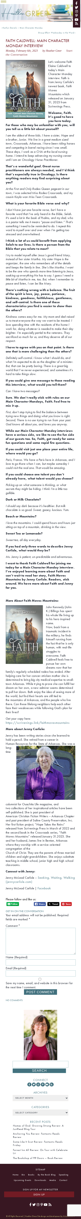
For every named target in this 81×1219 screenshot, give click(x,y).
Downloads (40, 1180)
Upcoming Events (22, 1180)
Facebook (44, 888)
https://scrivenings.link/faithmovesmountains (38, 723)
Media (52, 1180)
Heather (25, 13)
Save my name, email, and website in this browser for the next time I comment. (39, 985)
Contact (63, 1180)
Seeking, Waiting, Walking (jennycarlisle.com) (40, 880)
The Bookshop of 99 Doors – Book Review (38, 1158)
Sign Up (39, 1194)
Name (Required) (17, 957)
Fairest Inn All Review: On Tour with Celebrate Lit (40, 1151)
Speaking (63, 1174)
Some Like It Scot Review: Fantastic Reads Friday (38, 1143)
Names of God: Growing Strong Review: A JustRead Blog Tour (38, 1127)
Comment (13, 926)
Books (31, 1174)
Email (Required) (16, 968)
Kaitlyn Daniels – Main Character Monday (23, 28)
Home (15, 1174)
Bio (23, 1174)
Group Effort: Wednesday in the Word (56, 32)
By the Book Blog (47, 1174)
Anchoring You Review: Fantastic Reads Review (36, 1135)
